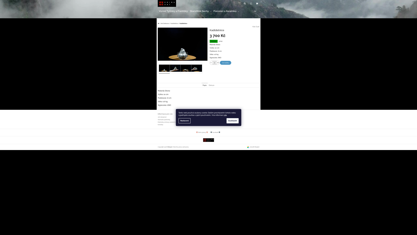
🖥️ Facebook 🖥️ (215, 132)
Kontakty (160, 124)
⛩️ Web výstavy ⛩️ (202, 132)
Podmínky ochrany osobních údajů (168, 122)
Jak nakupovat (162, 117)
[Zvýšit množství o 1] (218, 63)
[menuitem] (173, 11)
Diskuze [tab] (211, 85)
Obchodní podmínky (164, 119)
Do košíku (225, 63)
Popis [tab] (205, 85)
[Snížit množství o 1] (211, 63)
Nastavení (184, 121)
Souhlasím (232, 121)
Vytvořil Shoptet (254, 147)
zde (225, 115)
